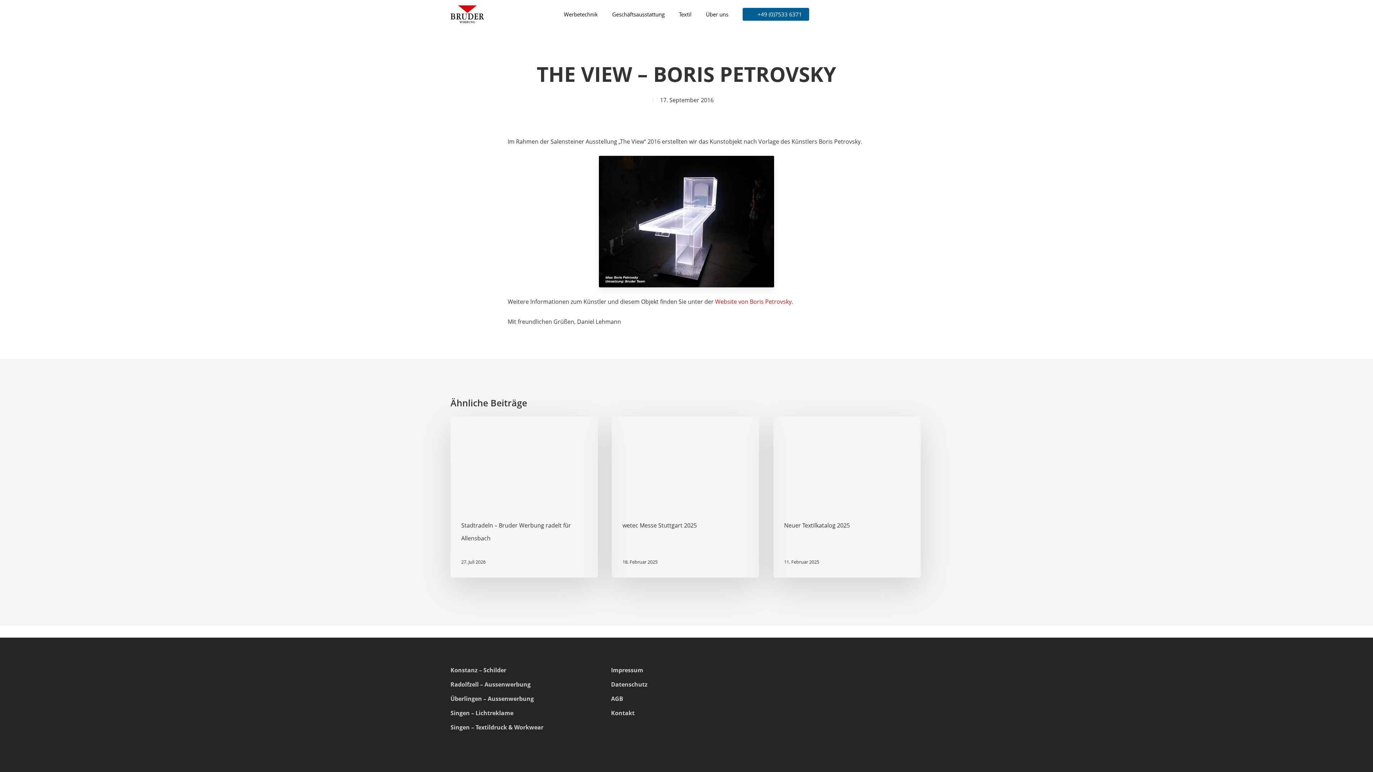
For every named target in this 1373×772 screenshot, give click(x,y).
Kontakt (623, 713)
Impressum (627, 670)
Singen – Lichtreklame (482, 713)
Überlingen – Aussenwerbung (492, 699)
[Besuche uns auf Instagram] (780, 714)
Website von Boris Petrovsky (753, 302)
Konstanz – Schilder (478, 670)
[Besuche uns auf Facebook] (800, 714)
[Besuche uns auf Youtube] (819, 714)
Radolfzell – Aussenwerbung (491, 684)
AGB (617, 699)
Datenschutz (629, 684)
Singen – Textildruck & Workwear (497, 727)
